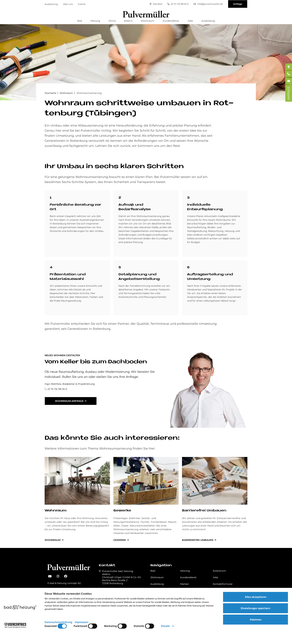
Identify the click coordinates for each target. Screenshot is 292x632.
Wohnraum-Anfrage (69, 401)
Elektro (128, 20)
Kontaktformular (223, 583)
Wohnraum (147, 20)
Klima (112, 20)
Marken (184, 583)
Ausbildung (208, 20)
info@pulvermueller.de (210, 4)
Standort (157, 4)
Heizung (95, 20)
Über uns (68, 4)
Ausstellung (51, 4)
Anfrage (237, 4)
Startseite (50, 93)
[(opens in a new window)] (50, 576)
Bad (79, 20)
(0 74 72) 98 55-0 (180, 4)
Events (81, 4)
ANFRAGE (288, 93)
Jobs (190, 20)
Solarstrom (219, 570)
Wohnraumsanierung (89, 93)
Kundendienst (171, 20)
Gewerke (122, 510)
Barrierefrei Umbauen (204, 510)
